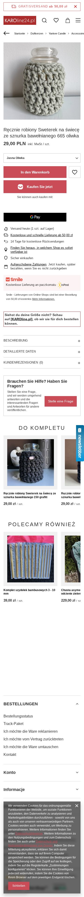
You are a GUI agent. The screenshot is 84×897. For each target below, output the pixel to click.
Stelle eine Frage (60, 401)
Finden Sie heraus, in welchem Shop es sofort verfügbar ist (41, 250)
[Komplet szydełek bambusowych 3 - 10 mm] (30, 559)
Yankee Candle (57, 33)
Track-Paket (13, 724)
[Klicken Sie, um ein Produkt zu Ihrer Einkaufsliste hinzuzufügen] (74, 172)
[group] (42, 81)
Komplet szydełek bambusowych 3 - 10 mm (29, 592)
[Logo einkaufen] (20, 20)
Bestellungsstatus (18, 716)
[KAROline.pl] (21, 319)
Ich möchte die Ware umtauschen (31, 747)
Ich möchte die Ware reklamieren (31, 731)
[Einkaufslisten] (56, 20)
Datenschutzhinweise (29, 833)
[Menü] (79, 20)
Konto (10, 772)
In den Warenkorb (35, 172)
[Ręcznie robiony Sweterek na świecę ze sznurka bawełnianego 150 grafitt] (30, 462)
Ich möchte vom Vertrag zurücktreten (33, 739)
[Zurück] (7, 33)
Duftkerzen (37, 33)
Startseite (19, 33)
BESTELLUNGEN (21, 704)
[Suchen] (44, 20)
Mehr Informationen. (43, 299)
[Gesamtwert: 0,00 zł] (68, 20)
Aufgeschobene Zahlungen (28, 264)
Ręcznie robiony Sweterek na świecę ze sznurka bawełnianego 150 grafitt (30, 495)
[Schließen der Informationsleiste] (75, 6)
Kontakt (10, 755)
